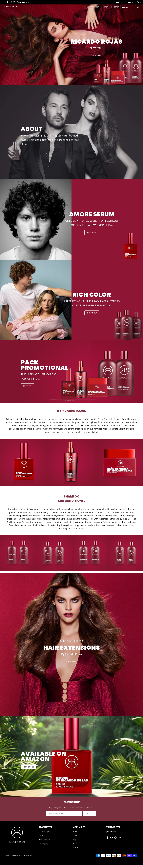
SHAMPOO (29, 389)
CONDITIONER (47, 389)
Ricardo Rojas (15, 855)
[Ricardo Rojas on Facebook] (4, 2)
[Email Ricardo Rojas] (14, 2)
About (90, 7)
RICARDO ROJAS (44, 832)
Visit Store (71, 756)
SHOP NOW (71, 44)
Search (41, 836)
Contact (115, 7)
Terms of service (44, 840)
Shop (97, 7)
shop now (71, 644)
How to (106, 7)
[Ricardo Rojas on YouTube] (7, 2)
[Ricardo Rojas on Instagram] (11, 2)
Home (83, 7)
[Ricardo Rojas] (12, 6)
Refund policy (43, 844)
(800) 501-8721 (23, 2)
